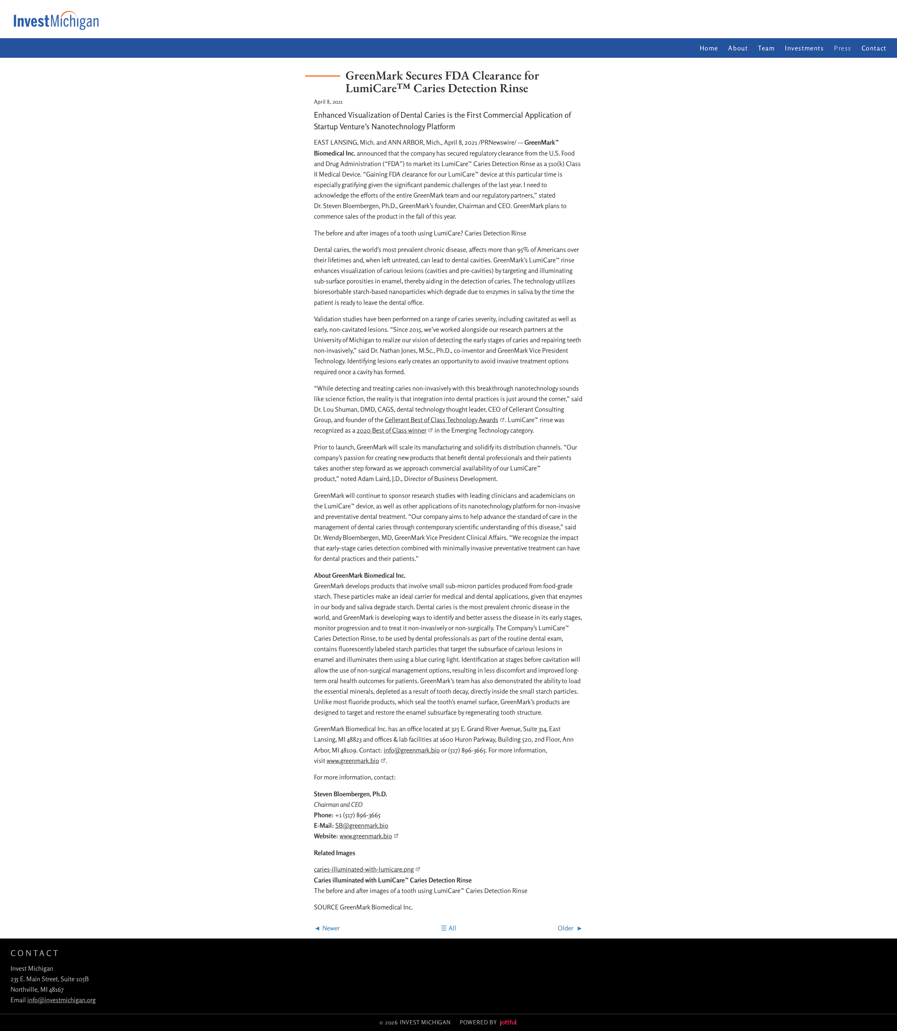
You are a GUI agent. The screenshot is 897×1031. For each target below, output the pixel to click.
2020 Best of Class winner (391, 430)
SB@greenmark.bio (361, 825)
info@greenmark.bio (412, 750)
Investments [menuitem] (804, 48)
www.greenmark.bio (353, 760)
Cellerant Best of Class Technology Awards (441, 420)
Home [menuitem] (709, 48)
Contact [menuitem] (874, 48)
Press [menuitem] (842, 48)
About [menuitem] (738, 48)
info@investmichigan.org (61, 1000)
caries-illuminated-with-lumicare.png (364, 869)
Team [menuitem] (766, 48)
